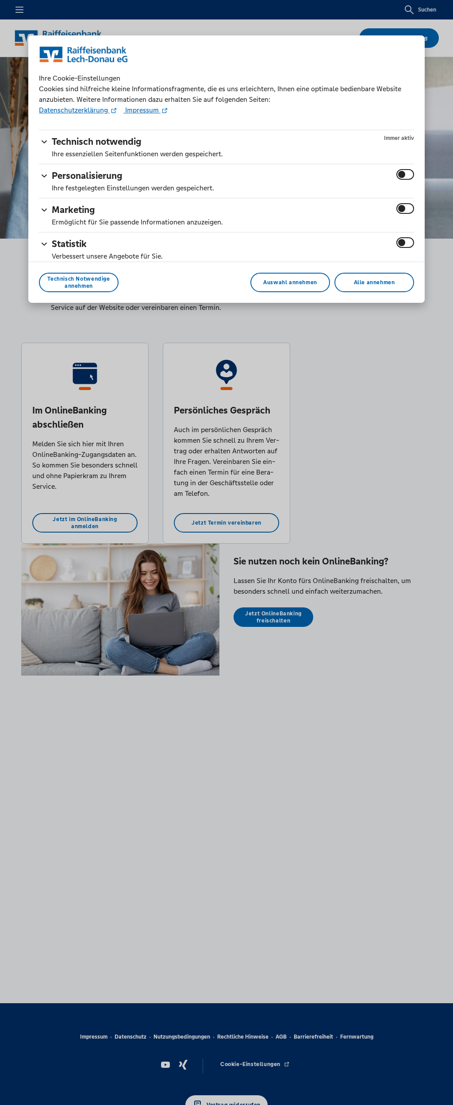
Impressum (142, 110)
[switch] (405, 174)
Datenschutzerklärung (74, 110)
